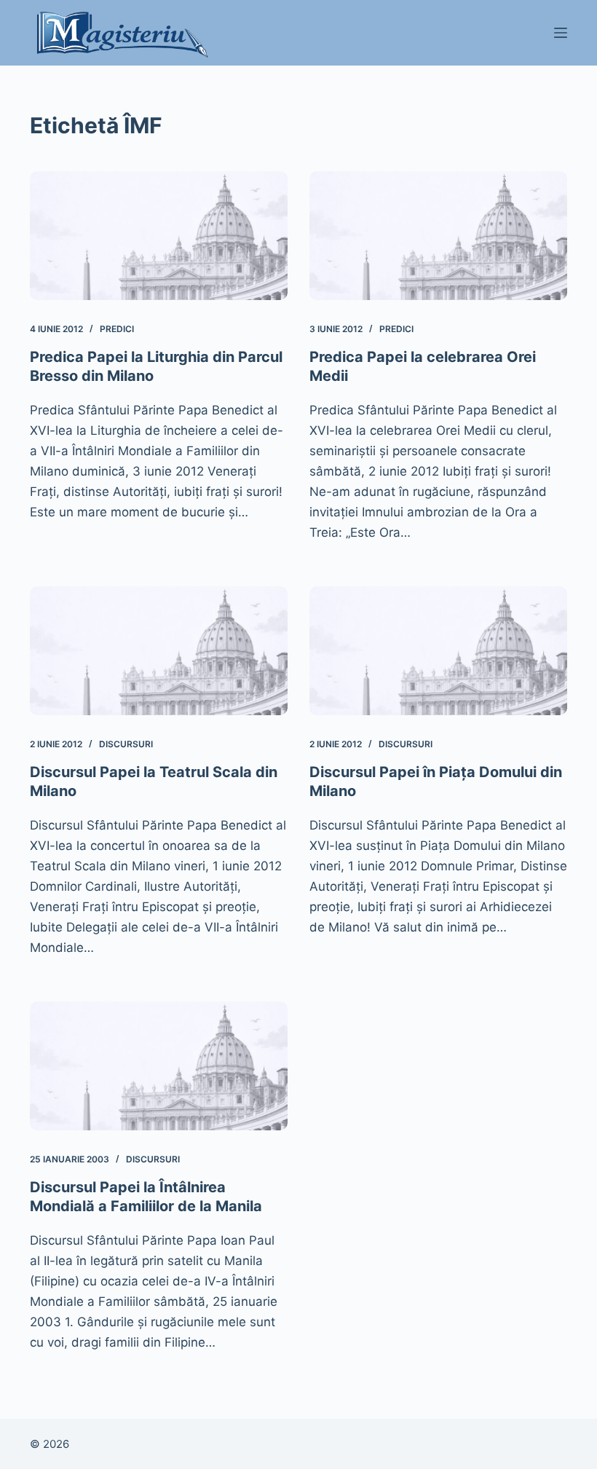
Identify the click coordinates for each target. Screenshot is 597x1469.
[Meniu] (560, 32)
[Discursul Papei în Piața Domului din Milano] (438, 650)
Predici (117, 328)
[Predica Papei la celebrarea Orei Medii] (438, 235)
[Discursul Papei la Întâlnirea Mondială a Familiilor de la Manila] (159, 1065)
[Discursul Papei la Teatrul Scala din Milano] (159, 650)
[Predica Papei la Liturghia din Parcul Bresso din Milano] (159, 235)
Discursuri (126, 744)
